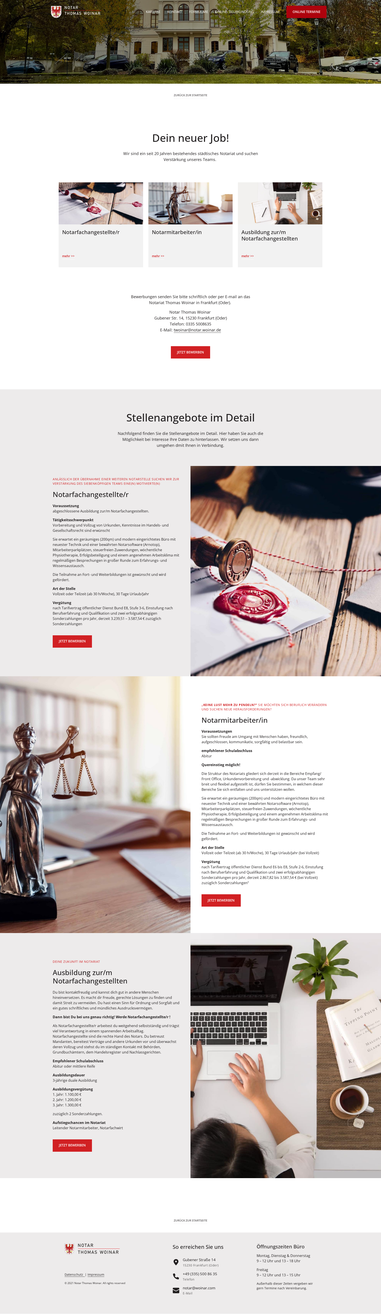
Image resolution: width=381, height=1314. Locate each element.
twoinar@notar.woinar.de (197, 330)
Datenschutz (74, 1274)
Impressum (96, 1274)
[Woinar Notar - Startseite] (76, 12)
